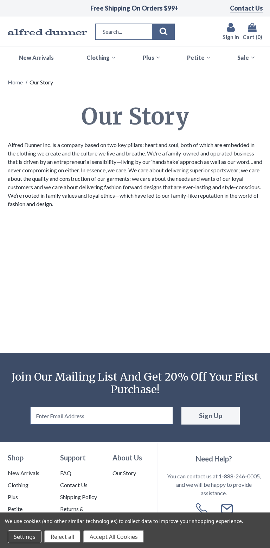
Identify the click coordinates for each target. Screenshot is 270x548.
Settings (25, 537)
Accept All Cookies (114, 537)
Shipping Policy (78, 496)
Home (15, 82)
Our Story (124, 473)
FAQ (65, 473)
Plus (13, 496)
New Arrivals (23, 473)
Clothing (18, 485)
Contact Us (246, 8)
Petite (15, 508)
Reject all (62, 537)
